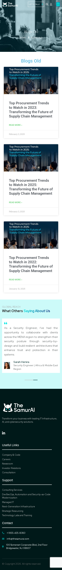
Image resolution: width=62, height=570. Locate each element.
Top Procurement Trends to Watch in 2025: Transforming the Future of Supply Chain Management (31, 187)
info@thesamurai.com (18, 538)
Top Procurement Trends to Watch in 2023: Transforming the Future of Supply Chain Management (31, 109)
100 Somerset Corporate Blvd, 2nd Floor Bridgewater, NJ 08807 (27, 546)
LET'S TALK (34, 4)
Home (23, 37)
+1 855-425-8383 (16, 532)
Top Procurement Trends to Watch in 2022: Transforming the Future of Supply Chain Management (31, 264)
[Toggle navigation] (58, 4)
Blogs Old (36, 37)
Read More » (15, 125)
